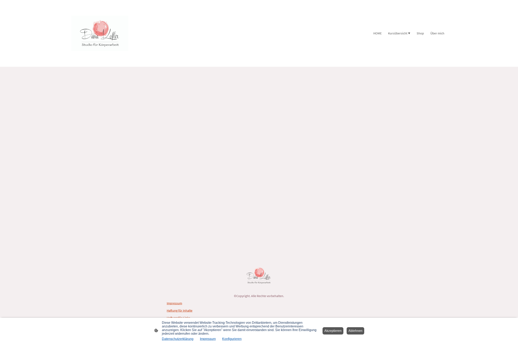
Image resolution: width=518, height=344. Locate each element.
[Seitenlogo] (100, 33)
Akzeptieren (333, 330)
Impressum (174, 303)
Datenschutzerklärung (177, 339)
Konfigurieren (232, 339)
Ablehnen (355, 330)
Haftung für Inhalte (179, 310)
